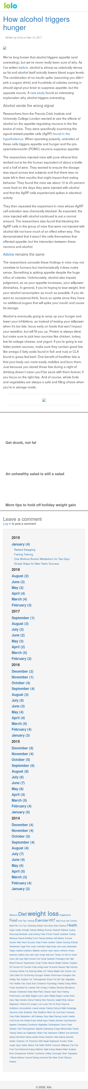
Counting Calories (17, 971)
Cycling (72, 930)
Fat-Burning (29, 975)
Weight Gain (59, 971)
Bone (11, 1053)
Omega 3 (45, 987)
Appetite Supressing (44, 1028)
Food (13, 920)
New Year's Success (26, 942)
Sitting (50, 971)
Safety (24, 1045)
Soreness (70, 1012)
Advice (8, 254)
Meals (39, 971)
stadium (21, 954)
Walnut (31, 1045)
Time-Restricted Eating (24, 1049)
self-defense (59, 938)
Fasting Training (23, 554)
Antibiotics (13, 1008)
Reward (12, 1061)
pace (37, 954)
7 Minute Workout (17, 1057)
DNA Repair (43, 1041)
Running (48, 930)
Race (46, 1016)
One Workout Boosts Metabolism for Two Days (42, 559)
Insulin (65, 1016)
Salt (67, 958)
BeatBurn (42, 1012)
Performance (14, 995)
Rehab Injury (42, 1020)
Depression (54, 1041)
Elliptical (64, 930)
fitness (71, 950)
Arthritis (30, 1053)
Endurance (41, 983)
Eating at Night (59, 1008)
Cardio (18, 930)
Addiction (39, 1049)
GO (44, 971)
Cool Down (60, 1012)
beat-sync (50, 954)
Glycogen (39, 975)
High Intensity (72, 967)
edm (17, 958)
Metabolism (25, 1016)
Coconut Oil (18, 967)
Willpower (65, 1045)
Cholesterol (22, 991)
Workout (63, 925)
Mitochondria (66, 1028)
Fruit (11, 983)
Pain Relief (39, 1045)
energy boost (43, 967)
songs (42, 954)
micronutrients (25, 1008)
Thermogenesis (39, 979)
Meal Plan (13, 925)
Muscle (51, 962)
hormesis (69, 1037)
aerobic (12, 1041)
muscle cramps (38, 1008)
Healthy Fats (19, 983)
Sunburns (20, 1041)
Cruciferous (39, 1053)
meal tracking (34, 934)
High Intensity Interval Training (28, 999)
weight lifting (61, 999)
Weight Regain (56, 995)
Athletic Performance (53, 975)
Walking (40, 930)
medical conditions (24, 950)
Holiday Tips (14, 979)
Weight (58, 962)
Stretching (31, 925)
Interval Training (32, 1057)
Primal (49, 934)
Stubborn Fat (26, 979)
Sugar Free (25, 946)
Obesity (65, 962)
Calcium (70, 999)
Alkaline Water (61, 1049)
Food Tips (22, 920)
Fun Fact (23, 925)
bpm (32, 954)
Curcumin (56, 1045)
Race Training (63, 991)
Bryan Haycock (62, 1004)
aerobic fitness (38, 1037)
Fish (38, 987)
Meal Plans (38, 991)
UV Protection (31, 1041)
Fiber (35, 1012)
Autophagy (71, 1008)
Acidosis (72, 1049)
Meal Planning (55, 1016)
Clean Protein (41, 942)
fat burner (53, 967)
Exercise (41, 920)
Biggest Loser (37, 995)
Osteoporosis (20, 1053)
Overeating (22, 1024)
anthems (64, 950)
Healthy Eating (64, 983)
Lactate (66, 995)
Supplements (65, 915)
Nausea (61, 967)
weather (51, 942)
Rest (44, 999)
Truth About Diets (51, 925)
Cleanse (47, 991)
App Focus (60, 920)
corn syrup (43, 1004)
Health (72, 925)
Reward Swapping (24, 549)
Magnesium (14, 1004)
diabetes (36, 950)
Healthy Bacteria (56, 1020)
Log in (7, 523)
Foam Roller (14, 1016)
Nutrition (49, 938)
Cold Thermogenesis (26, 1028)
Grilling (48, 1053)
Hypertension (29, 962)
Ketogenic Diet (69, 975)
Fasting (49, 1008)
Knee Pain (19, 1020)
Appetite (13, 1024)
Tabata (12, 950)
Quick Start (31, 983)
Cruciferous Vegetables (37, 1024)
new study (37, 92)
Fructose (27, 967)
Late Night (25, 995)
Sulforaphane (54, 1024)
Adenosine (52, 1032)
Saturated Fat (21, 987)
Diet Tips (60, 979)
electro (57, 950)
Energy (57, 1028)
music (33, 946)
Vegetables (70, 979)
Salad (16, 975)
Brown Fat (51, 979)
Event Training (39, 938)
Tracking (30, 920)
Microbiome (69, 987)
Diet (22, 913)
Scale (38, 962)
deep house (51, 946)
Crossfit (56, 934)
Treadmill (56, 930)
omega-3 (34, 1004)
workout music (47, 950)
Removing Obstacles (18, 934)
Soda (34, 967)
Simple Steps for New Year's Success (36, 563)
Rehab (40, 925)
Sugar (12, 930)
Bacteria (60, 987)
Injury (18, 1045)
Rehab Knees (30, 1020)
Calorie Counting (63, 942)
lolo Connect (71, 920)
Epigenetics (32, 1032)
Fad (71, 1045)
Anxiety (63, 1041)
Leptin (46, 995)
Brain (64, 1053)
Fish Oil (52, 1004)
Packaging (60, 958)
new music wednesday (67, 946)
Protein (44, 962)
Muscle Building (25, 938)
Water (40, 1032)
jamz (28, 954)
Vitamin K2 (25, 1004)
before (23, 67)
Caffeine (61, 1032)
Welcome (13, 915)
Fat (21, 975)
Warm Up (51, 1012)
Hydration (64, 934)
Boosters (49, 1037)
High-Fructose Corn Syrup (35, 958)
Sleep (30, 991)
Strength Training (29, 930)
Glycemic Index (16, 1012)
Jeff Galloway (37, 1016)
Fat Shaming (30, 971)
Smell (60, 1057)
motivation (41, 946)
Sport (54, 991)
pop (21, 958)
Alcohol (68, 971)
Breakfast (28, 1012)
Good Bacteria (70, 1020)
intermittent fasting (23, 1037)
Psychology (52, 983)
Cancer (63, 1024)
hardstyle (51, 958)
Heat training (59, 1037)
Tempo (58, 954)
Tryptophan (72, 1053)
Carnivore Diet (46, 1057)
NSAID (48, 1045)
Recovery (51, 999)
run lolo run (66, 954)
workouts (13, 954)
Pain (45, 1032)
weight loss (43, 913)
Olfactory (68, 1057)
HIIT (52, 920)
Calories (31, 987)
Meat (55, 1057)
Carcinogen (57, 1053)
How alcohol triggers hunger (36, 22)
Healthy (52, 987)
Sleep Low (21, 1032)
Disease (12, 991)
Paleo (43, 934)
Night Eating (49, 1049)
